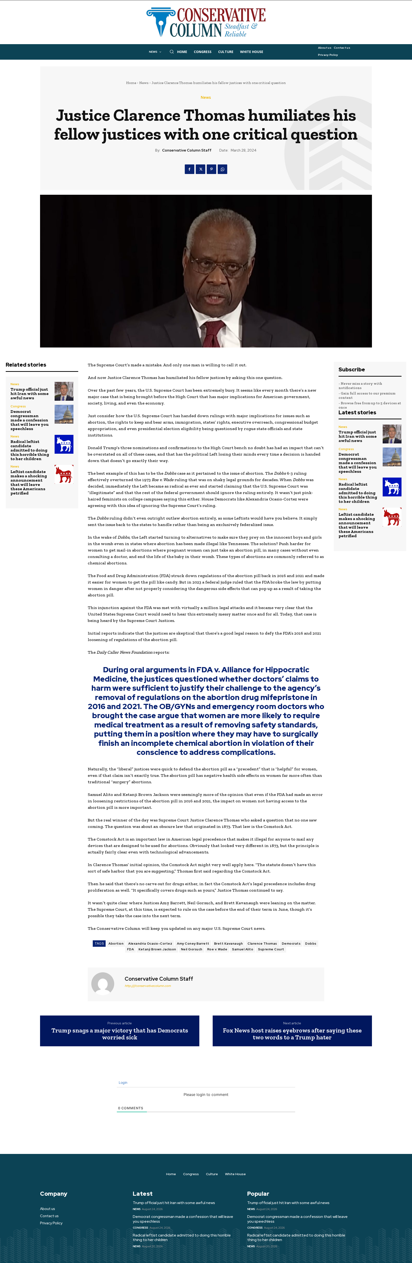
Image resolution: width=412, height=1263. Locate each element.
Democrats (291, 944)
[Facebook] (189, 169)
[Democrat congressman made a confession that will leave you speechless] (64, 414)
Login (122, 1082)
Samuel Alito (242, 949)
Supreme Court (271, 949)
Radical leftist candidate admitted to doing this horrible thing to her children (29, 450)
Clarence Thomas (262, 944)
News (144, 83)
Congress (18, 406)
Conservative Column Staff (186, 150)
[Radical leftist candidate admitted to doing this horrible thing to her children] (64, 444)
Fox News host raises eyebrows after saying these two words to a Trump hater (292, 1034)
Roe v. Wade (217, 949)
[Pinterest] (211, 169)
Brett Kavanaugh (228, 944)
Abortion (116, 944)
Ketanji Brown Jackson (157, 949)
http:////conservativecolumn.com (148, 986)
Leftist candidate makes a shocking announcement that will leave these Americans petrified (28, 482)
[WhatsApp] (222, 169)
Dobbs (310, 944)
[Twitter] (200, 169)
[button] (172, 51)
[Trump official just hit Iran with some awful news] (64, 391)
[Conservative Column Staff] (105, 983)
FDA (130, 949)
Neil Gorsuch (191, 949)
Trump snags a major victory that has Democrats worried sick (120, 1034)
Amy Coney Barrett (193, 944)
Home (131, 83)
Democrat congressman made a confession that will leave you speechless (29, 420)
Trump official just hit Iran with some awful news (29, 393)
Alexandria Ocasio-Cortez (150, 944)
